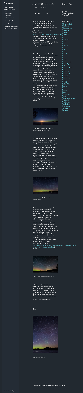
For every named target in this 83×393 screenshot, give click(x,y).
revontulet (65, 88)
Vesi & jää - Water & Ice (10, 19)
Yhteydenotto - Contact (11, 28)
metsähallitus (66, 72)
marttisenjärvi (67, 68)
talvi (64, 96)
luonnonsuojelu (67, 62)
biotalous (65, 36)
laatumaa (65, 56)
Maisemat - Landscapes (10, 17)
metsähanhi (66, 74)
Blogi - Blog (7, 24)
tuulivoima (66, 102)
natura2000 (66, 78)
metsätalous (66, 76)
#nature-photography (66, 33)
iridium (64, 50)
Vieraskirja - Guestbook (11, 26)
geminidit (65, 40)
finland (64, 38)
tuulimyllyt (66, 100)
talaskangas (66, 94)
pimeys (64, 86)
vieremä (65, 108)
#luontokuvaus (67, 28)
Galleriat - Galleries (9, 9)
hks (63, 44)
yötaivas (65, 110)
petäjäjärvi (65, 82)
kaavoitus (65, 54)
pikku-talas (66, 84)
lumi (64, 60)
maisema (65, 66)
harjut (64, 42)
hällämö (65, 46)
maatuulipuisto (67, 64)
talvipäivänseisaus (68, 98)
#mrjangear (66, 30)
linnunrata (66, 58)
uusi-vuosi (66, 106)
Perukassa (9, 3)
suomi (64, 92)
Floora (6, 11)
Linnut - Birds (8, 15)
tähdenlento (66, 104)
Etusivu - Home (8, 7)
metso (64, 70)
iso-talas (65, 52)
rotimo (64, 90)
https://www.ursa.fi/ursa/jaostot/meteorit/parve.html (50, 34)
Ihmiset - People (8, 13)
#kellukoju (65, 26)
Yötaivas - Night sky (9, 21)
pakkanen (65, 80)
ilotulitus (65, 48)
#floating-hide (67, 24)
